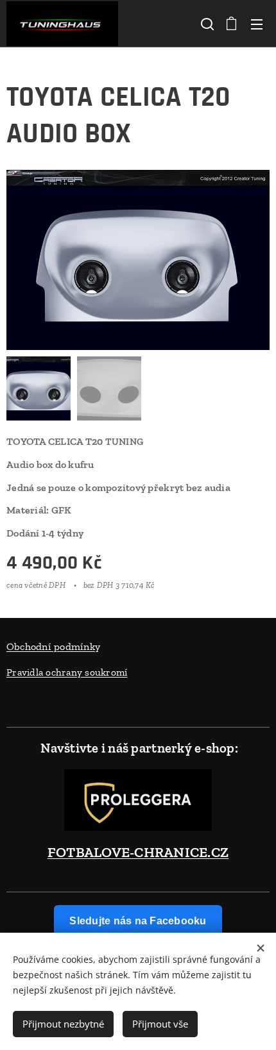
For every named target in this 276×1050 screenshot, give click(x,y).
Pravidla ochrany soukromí (66, 672)
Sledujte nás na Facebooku (137, 920)
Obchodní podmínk (50, 646)
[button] (206, 24)
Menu (257, 24)
